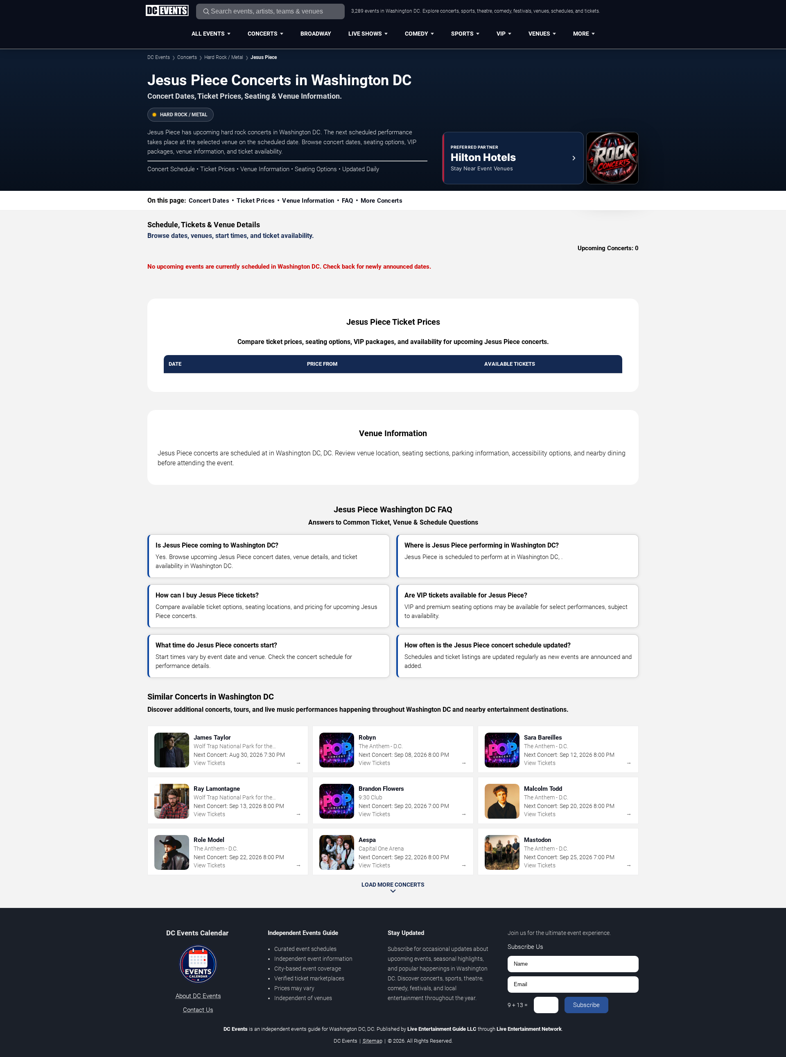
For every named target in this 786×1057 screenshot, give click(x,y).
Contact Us (198, 1010)
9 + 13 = (518, 1005)
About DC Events (198, 996)
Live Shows (365, 33)
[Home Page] (167, 11)
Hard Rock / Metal (223, 57)
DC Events (158, 57)
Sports (462, 33)
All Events (208, 33)
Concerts (263, 33)
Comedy (416, 33)
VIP (501, 33)
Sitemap (372, 1041)
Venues (539, 33)
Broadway (315, 33)
